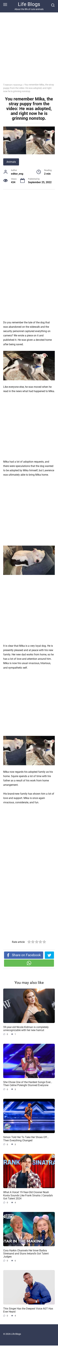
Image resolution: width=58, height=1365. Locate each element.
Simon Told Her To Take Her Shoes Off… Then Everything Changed (26, 1139)
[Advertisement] (29, 50)
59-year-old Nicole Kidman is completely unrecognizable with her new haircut (26, 1029)
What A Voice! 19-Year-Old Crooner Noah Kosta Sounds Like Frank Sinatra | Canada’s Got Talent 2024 (28, 1195)
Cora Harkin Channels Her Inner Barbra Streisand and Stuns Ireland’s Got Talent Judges (26, 1253)
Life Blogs (29, 4)
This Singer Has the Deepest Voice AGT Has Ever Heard (28, 1310)
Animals (11, 161)
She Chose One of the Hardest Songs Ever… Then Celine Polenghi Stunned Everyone (27, 1084)
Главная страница (12, 84)
